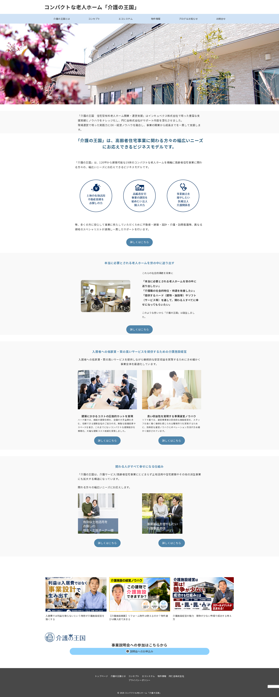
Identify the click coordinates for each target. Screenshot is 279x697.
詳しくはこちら (139, 242)
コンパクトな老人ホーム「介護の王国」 (91, 7)
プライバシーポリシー (139, 680)
